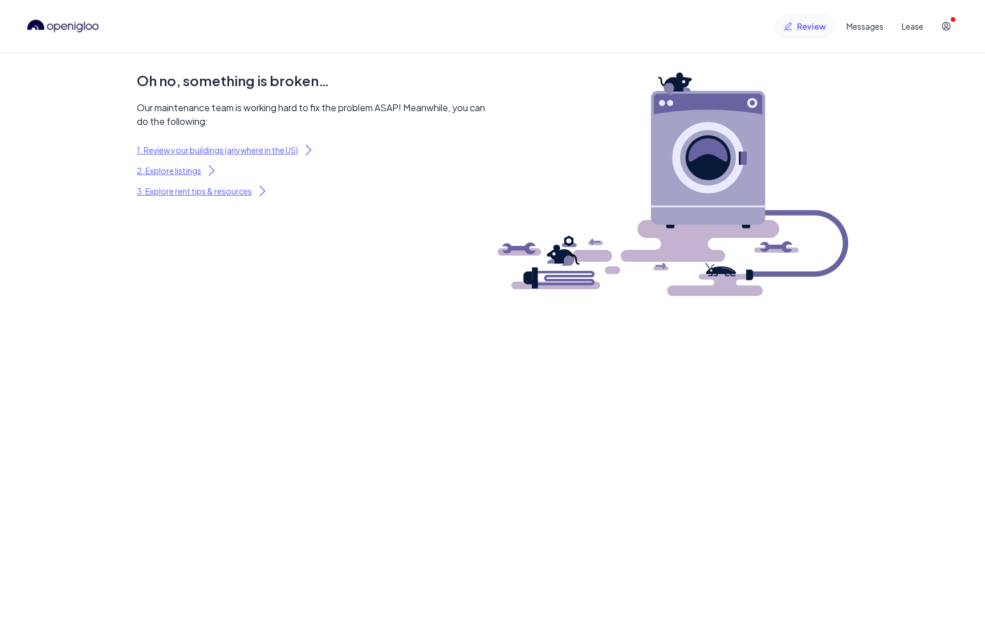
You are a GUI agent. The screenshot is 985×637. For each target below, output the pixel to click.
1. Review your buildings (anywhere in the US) (217, 150)
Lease (912, 26)
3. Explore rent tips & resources (194, 191)
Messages (865, 26)
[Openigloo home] (63, 26)
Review (811, 26)
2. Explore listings (169, 170)
